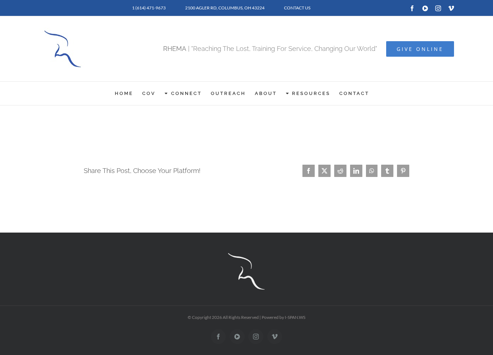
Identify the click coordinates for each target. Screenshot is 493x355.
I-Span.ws (295, 317)
